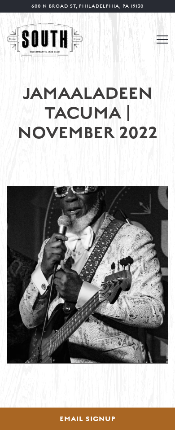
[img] (87, 275)
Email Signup (88, 418)
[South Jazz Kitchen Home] (45, 39)
